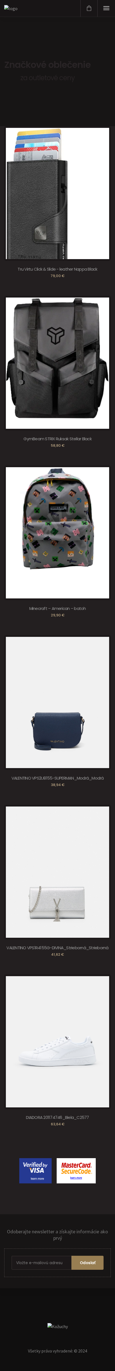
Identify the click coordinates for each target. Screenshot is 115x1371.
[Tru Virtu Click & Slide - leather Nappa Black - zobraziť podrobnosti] (37, 197)
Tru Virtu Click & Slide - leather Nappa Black (57, 269)
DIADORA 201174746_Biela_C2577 (57, 1117)
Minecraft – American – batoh (57, 608)
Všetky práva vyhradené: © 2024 (57, 1351)
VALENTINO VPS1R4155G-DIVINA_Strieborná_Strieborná (57, 948)
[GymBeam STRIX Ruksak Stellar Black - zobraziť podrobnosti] (57, 358)
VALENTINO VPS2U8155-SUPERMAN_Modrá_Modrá (57, 778)
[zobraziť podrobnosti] (74, 1163)
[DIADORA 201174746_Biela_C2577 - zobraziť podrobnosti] (57, 1050)
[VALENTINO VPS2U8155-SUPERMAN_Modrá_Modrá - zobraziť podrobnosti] (57, 711)
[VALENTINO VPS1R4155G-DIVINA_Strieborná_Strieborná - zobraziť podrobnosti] (57, 881)
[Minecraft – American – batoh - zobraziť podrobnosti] (57, 518)
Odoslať (87, 1263)
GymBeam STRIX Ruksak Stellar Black (57, 439)
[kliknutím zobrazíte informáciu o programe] (35, 1163)
